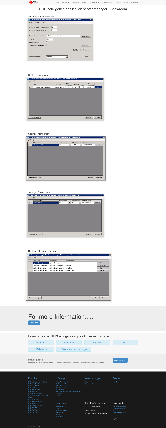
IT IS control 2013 (33, 386)
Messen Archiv (88, 384)
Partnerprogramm (118, 384)
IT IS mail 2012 (32, 403)
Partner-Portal (117, 386)
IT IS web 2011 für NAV (35, 405)
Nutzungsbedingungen (119, 412)
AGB (114, 410)
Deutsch (120, 419)
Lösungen (61, 378)
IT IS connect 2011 (34, 409)
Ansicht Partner (120, 360)
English (115, 419)
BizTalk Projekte (61, 388)
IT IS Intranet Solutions (35, 393)
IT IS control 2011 (33, 407)
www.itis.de (118, 402)
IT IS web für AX (33, 399)
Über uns (61, 402)
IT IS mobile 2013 (33, 392)
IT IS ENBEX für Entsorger (36, 401)
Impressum (59, 416)
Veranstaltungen (92, 378)
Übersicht (41, 342)
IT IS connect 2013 (34, 390)
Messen (86, 382)
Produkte (32, 378)
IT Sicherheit (60, 390)
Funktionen (69, 342)
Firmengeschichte (61, 410)
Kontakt (58, 414)
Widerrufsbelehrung (119, 408)
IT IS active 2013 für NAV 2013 (37, 382)
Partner (116, 378)
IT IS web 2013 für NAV (35, 384)
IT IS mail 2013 (32, 388)
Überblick (115, 382)
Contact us (34, 322)
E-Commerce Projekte (63, 384)
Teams (58, 408)
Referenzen (41, 349)
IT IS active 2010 (33, 411)
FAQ (125, 342)
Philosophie (59, 407)
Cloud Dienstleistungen (63, 386)
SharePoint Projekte (62, 382)
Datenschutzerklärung (119, 407)
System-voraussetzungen (73, 349)
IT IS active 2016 (33, 413)
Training (58, 395)
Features (97, 342)
